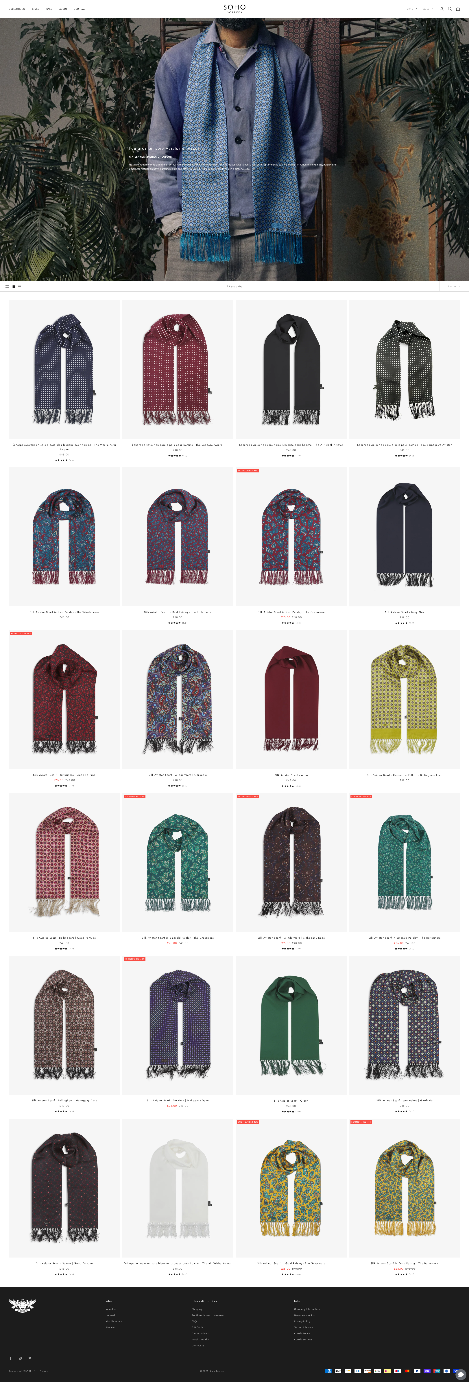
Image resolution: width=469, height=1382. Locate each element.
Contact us (198, 1345)
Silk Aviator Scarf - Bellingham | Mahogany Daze (64, 1100)
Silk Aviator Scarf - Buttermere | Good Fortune (64, 775)
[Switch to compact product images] (19, 286)
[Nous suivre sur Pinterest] (30, 1358)
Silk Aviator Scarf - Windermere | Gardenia (178, 775)
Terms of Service (303, 1327)
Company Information (307, 1309)
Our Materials (114, 1321)
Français (426, 8)
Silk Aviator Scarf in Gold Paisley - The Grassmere (291, 1263)
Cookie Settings (303, 1339)
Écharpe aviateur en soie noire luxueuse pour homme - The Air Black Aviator (291, 445)
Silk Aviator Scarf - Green (291, 1100)
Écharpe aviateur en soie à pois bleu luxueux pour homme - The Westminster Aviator (64, 447)
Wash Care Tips (201, 1339)
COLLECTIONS (17, 8)
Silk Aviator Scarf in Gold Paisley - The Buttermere (405, 1263)
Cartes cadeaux (201, 1333)
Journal (110, 1315)
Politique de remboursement (208, 1315)
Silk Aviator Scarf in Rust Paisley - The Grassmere (291, 612)
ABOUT (63, 8)
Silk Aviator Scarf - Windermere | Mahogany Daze (291, 938)
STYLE (35, 8)
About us (111, 1309)
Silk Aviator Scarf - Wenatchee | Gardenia (404, 1100)
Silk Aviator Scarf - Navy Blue (404, 612)
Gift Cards (197, 1327)
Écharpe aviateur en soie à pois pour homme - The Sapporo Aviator (178, 445)
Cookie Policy (302, 1333)
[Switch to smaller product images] (13, 286)
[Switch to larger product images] (7, 286)
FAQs (194, 1321)
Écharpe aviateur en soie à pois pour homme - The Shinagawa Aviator (404, 445)
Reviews (111, 1327)
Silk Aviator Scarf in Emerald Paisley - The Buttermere (404, 938)
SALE (49, 8)
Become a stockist (304, 1315)
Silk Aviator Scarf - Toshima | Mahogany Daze (178, 1100)
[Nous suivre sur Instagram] (20, 1358)
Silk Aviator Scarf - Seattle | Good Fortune (64, 1263)
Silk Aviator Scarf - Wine (291, 775)
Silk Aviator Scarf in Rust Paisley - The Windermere (64, 612)
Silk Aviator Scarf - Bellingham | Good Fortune (64, 938)
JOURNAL (79, 8)
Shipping (197, 1309)
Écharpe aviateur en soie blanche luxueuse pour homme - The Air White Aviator (178, 1263)
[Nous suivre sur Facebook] (10, 1358)
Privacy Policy (302, 1321)
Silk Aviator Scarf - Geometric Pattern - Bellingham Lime (404, 775)
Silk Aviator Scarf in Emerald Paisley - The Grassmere (178, 938)
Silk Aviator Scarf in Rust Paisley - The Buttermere (177, 612)
